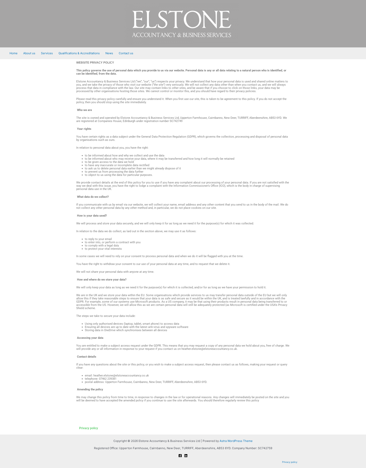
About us (29, 53)
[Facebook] (180, 455)
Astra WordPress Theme (236, 441)
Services (47, 53)
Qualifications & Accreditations (79, 53)
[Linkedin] (186, 455)
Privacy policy (88, 428)
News (109, 53)
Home (14, 53)
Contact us (126, 53)
